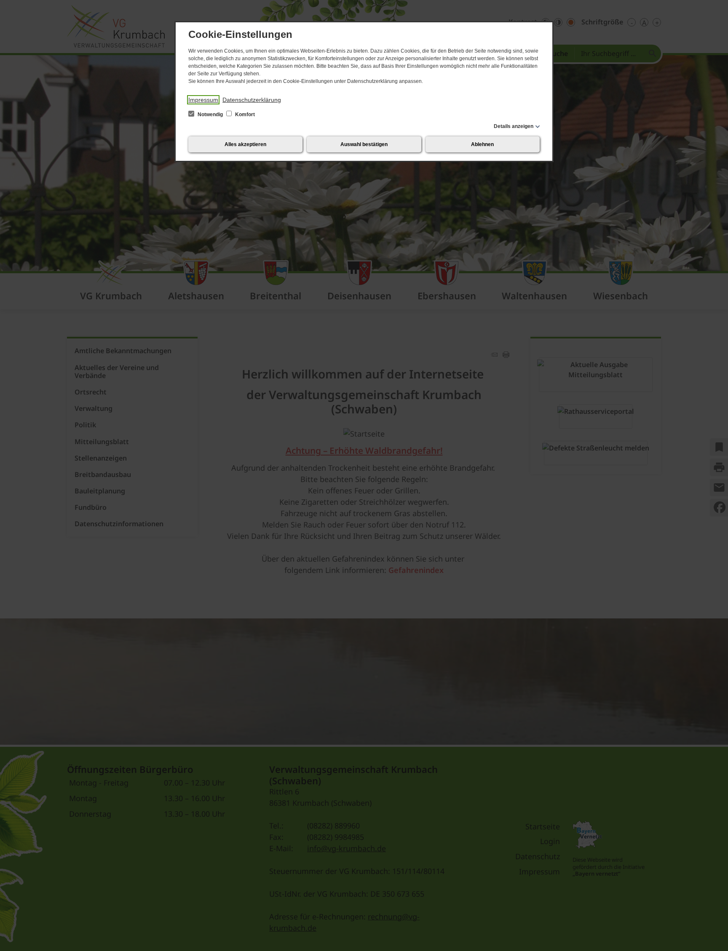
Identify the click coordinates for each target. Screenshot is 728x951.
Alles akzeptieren (245, 144)
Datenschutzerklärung (251, 99)
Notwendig (210, 114)
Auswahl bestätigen (364, 144)
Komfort (244, 114)
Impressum (203, 99)
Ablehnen (482, 144)
